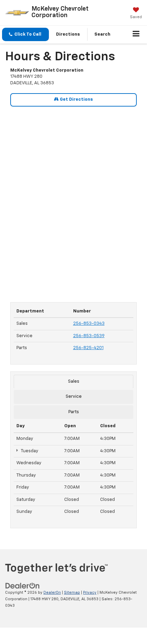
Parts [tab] (73, 412)
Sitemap (72, 592)
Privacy (89, 592)
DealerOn (52, 592)
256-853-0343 (89, 323)
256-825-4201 (88, 348)
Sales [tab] (73, 381)
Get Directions (76, 99)
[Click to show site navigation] (136, 35)
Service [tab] (74, 396)
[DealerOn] (22, 586)
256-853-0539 (89, 336)
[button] (25, 34)
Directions (68, 34)
